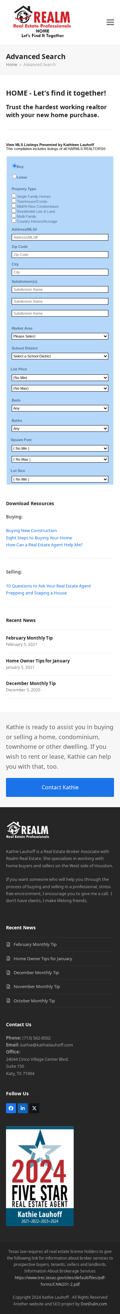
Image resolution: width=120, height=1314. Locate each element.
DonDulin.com (94, 1304)
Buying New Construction (31, 530)
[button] (110, 22)
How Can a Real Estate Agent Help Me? (44, 545)
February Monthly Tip (35, 944)
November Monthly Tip (37, 986)
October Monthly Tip (34, 1001)
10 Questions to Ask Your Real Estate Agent (48, 586)
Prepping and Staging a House (36, 593)
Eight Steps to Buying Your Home (39, 538)
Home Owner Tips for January (43, 959)
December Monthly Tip (36, 972)
